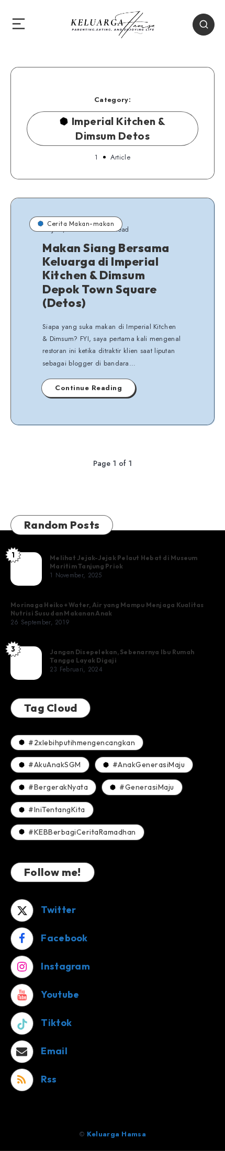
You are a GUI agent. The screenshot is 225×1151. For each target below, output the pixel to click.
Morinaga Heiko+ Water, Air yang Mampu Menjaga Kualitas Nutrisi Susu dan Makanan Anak (107, 609)
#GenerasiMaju (146, 787)
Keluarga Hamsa (116, 1134)
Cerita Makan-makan (80, 223)
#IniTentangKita (56, 809)
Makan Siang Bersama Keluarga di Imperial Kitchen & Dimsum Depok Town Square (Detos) (106, 276)
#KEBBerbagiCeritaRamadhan (82, 832)
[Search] (204, 25)
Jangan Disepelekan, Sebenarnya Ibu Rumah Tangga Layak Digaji (122, 656)
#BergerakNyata (58, 787)
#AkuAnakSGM (54, 764)
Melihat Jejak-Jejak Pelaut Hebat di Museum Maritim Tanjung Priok (124, 562)
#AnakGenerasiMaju (149, 764)
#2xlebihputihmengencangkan (81, 742)
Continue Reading (88, 388)
